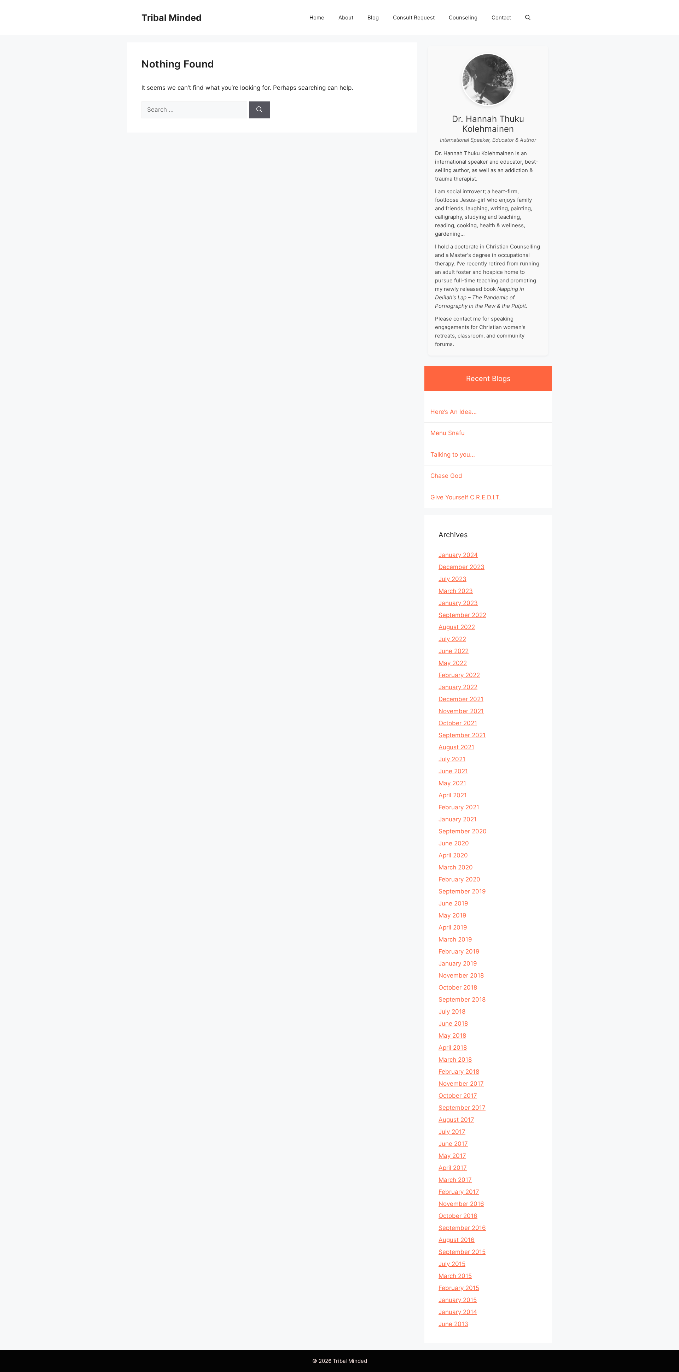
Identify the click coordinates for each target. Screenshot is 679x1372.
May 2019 (452, 915)
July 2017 (452, 1131)
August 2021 (456, 747)
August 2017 (456, 1119)
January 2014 (458, 1311)
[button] (528, 17)
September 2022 (462, 614)
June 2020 (454, 843)
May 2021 (452, 783)
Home (316, 17)
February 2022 (459, 675)
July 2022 (452, 639)
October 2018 (458, 987)
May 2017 (452, 1155)
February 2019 (459, 951)
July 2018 (452, 1011)
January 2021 (458, 819)
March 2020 (456, 867)
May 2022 (453, 663)
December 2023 (461, 566)
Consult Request (414, 17)
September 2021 (462, 735)
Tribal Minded (171, 17)
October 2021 (458, 723)
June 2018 (453, 1023)
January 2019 (458, 963)
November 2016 (461, 1203)
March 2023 (456, 590)
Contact (501, 17)
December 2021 (461, 699)
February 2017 (459, 1191)
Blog (373, 17)
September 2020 (463, 831)
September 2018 (462, 999)
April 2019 (453, 927)
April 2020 (453, 855)
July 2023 (452, 578)
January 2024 (458, 554)
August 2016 (457, 1239)
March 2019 (455, 939)
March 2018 (455, 1059)
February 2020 (459, 879)
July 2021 (452, 759)
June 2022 (454, 651)
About (345, 17)
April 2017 (453, 1167)
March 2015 (455, 1275)
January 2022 (458, 687)
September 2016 (462, 1227)
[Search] (259, 109)
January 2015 (458, 1299)
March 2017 (455, 1179)
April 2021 (453, 795)
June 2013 (453, 1323)
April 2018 (453, 1047)
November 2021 (461, 711)
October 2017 (458, 1095)
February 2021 (459, 807)
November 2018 (461, 975)
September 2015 (462, 1251)
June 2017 (453, 1143)
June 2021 (453, 771)
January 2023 (458, 602)
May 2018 (452, 1035)
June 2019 (453, 903)
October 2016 (458, 1215)
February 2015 (459, 1287)
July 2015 (452, 1263)
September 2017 (462, 1107)
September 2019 (462, 891)
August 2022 (457, 627)
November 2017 (461, 1083)
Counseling (463, 17)
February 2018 (459, 1071)
